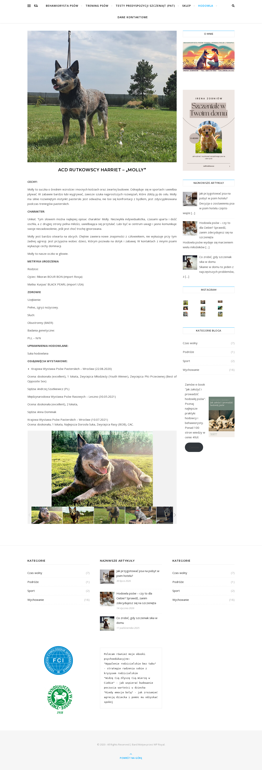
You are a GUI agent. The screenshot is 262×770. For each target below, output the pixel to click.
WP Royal (159, 744)
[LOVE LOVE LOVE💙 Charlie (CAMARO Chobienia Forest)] (203, 308)
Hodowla (205, 5)
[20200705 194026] (46, 515)
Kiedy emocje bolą (118, 692)
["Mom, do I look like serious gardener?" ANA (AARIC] (185, 302)
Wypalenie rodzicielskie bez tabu (130, 663)
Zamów (194, 447)
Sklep (186, 5)
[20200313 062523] (172, 515)
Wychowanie (191, 370)
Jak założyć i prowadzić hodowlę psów (194, 394)
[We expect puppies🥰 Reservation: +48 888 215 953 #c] (220, 301)
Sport (186, 361)
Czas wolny (190, 343)
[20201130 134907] (140, 515)
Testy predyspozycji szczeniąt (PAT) (145, 5)
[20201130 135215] (109, 515)
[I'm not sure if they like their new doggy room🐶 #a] (203, 302)
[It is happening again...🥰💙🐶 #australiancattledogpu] (185, 308)
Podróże (188, 352)
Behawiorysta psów (62, 5)
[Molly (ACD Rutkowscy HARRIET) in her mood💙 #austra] (220, 308)
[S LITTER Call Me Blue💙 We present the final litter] (220, 314)
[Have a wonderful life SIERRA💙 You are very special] (185, 314)
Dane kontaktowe (133, 17)
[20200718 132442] (78, 515)
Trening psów (97, 5)
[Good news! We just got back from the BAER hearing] (203, 314)
